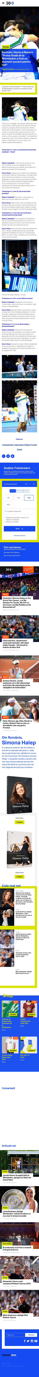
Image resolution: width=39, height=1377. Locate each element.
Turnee (17, 909)
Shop (8, 995)
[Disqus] (19, 1116)
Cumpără (19, 822)
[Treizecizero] (19, 1355)
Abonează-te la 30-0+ (28, 569)
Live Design (20, 1366)
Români (6, 47)
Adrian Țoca (15, 610)
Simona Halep (19, 891)
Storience (12, 1366)
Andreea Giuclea (14, 1252)
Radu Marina (15, 650)
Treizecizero (8, 69)
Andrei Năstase (14, 690)
